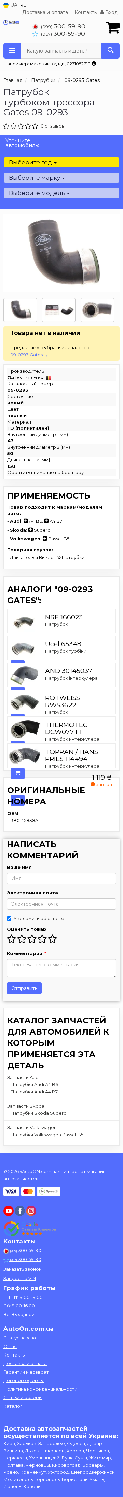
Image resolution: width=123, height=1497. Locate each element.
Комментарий (26, 953)
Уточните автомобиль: (22, 142)
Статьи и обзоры (22, 1397)
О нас (10, 1346)
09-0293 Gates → (29, 354)
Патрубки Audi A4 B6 (34, 1084)
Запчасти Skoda (25, 1106)
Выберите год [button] (31, 162)
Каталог (12, 1406)
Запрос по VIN (19, 1278)
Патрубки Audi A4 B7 (34, 1091)
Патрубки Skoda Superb (39, 1113)
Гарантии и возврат (26, 1372)
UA (13, 5)
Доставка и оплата (45, 12)
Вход (111, 12)
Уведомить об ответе (39, 918)
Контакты (86, 12)
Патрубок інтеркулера (71, 678)
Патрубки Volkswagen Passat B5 (47, 1134)
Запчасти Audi (23, 1077)
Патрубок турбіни (65, 651)
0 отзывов (53, 126)
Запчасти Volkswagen (32, 1127)
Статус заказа (19, 1337)
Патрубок (56, 624)
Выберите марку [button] (35, 177)
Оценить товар (26, 929)
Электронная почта (32, 892)
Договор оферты (23, 1380)
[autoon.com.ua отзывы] (29, 1228)
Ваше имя (19, 867)
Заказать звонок (22, 1269)
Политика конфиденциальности (40, 1389)
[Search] (110, 51)
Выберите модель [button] (37, 193)
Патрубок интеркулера (72, 739)
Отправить (24, 988)
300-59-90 (63, 26)
